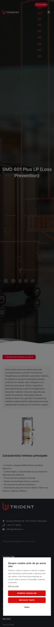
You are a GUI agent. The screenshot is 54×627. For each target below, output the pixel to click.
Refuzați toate (27, 600)
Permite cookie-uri (27, 593)
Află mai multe (13, 586)
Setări (26, 607)
